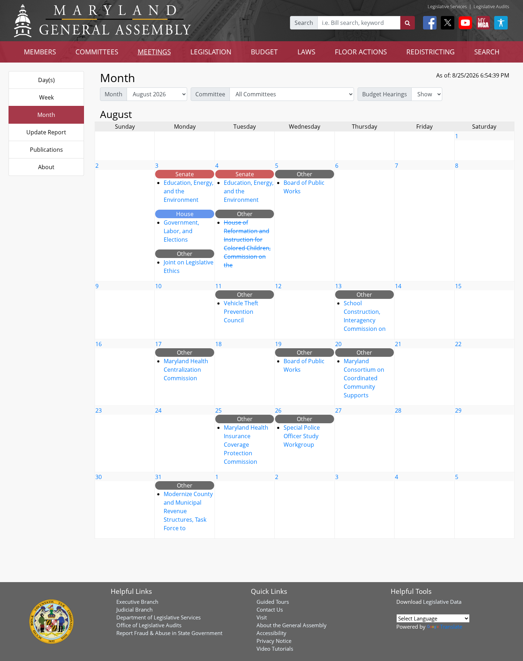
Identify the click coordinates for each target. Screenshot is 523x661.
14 (398, 286)
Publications (46, 150)
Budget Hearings (384, 94)
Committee (210, 94)
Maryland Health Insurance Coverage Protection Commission (246, 445)
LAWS (306, 51)
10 (158, 286)
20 (338, 344)
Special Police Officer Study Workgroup (302, 436)
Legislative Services (447, 6)
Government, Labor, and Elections (181, 231)
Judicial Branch (134, 609)
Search (304, 23)
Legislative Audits (491, 6)
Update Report (46, 132)
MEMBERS (40, 51)
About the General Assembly (292, 625)
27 (338, 410)
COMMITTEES (96, 51)
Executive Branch (137, 601)
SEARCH (487, 51)
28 (398, 410)
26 (278, 410)
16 (98, 344)
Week (46, 97)
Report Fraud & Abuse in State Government (169, 632)
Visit (262, 617)
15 (458, 286)
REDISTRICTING (430, 51)
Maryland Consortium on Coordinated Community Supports (364, 378)
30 (98, 477)
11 (218, 286)
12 (278, 286)
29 (458, 410)
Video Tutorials (275, 648)
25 (218, 410)
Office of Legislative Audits (148, 625)
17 (158, 344)
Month (46, 115)
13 (338, 286)
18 (218, 344)
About (46, 167)
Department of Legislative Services (158, 617)
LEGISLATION (210, 51)
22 (458, 344)
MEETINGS (154, 51)
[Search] (407, 22)
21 (398, 344)
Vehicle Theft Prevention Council (241, 311)
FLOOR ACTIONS (361, 51)
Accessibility (271, 632)
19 (278, 344)
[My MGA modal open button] (482, 22)
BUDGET (264, 51)
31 (158, 477)
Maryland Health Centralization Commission (186, 369)
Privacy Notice (274, 640)
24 (158, 410)
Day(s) (46, 80)
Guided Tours (273, 601)
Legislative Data (442, 601)
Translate (451, 626)
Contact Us (270, 609)
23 (98, 410)
